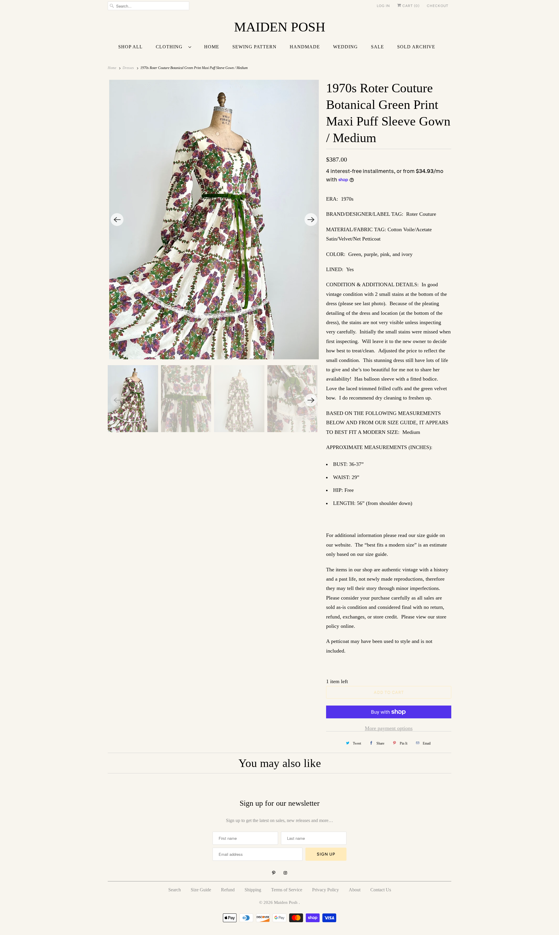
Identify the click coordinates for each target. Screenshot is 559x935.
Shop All (130, 46)
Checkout (437, 6)
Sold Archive (416, 46)
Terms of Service (286, 889)
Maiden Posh (286, 902)
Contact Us (380, 889)
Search (174, 889)
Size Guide (201, 889)
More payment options (389, 728)
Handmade (305, 46)
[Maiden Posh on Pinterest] (273, 873)
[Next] (311, 219)
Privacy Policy (325, 889)
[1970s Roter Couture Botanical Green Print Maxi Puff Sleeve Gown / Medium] (214, 219)
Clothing (170, 46)
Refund (228, 889)
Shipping (253, 889)
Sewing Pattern (254, 46)
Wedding (345, 46)
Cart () (410, 6)
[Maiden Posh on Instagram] (285, 873)
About (354, 889)
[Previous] (117, 219)
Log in (383, 6)
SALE (377, 46)
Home (211, 46)
